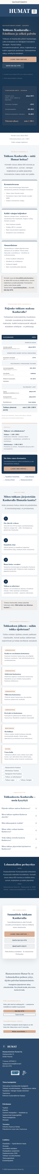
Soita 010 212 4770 (13, 66)
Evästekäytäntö (7, 1160)
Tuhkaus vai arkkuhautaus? (13, 777)
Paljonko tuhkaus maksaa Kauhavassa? (19, 808)
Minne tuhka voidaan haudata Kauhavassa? (19, 830)
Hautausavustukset (26, 480)
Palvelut (5, 1110)
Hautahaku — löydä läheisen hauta (14, 1143)
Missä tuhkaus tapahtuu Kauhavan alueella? (19, 815)
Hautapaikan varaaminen (10, 1151)
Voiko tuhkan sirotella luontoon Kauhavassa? (19, 838)
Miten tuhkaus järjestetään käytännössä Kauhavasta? (19, 847)
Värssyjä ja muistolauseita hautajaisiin (15, 1086)
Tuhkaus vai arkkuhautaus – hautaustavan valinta (19, 1088)
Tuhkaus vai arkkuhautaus (11, 1156)
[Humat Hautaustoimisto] (19, 12)
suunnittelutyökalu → (21, 287)
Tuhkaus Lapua (9, 780)
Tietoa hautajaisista (8, 1117)
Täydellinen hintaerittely (12, 477)
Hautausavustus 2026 (9, 1153)
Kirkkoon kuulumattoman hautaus (13, 1096)
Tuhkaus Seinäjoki (26, 780)
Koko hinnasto (29, 477)
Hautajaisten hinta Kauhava (13, 774)
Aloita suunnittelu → (19, 1031)
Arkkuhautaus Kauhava (12, 770)
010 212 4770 (8, 290)
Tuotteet (5, 1108)
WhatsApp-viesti (19, 946)
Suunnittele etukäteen (9, 1148)
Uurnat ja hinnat (10, 480)
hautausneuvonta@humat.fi (11, 1064)
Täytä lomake (19, 1014)
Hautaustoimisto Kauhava (13, 767)
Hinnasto (5, 1120)
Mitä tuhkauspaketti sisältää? (19, 823)
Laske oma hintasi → (19, 59)
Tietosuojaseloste (8, 1158)
